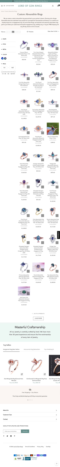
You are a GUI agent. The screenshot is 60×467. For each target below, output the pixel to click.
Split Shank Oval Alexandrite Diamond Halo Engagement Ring (24, 299)
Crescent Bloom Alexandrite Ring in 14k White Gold (24, 54)
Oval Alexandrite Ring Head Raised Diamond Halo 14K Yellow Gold (38, 221)
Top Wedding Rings (50, 349)
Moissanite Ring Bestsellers (32, 349)
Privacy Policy (40, 446)
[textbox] (4, 67)
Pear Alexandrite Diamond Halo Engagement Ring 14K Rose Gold (24, 193)
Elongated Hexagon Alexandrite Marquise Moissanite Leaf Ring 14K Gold (38, 193)
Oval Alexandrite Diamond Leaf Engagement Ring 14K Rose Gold (24, 166)
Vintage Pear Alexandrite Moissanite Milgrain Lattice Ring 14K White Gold (52, 249)
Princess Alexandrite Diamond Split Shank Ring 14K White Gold (24, 276)
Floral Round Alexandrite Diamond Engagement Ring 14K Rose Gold (24, 222)
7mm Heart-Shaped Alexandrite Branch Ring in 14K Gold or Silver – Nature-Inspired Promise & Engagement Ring (38, 56)
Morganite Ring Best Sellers (11, 349)
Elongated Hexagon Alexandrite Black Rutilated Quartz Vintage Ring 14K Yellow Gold (24, 249)
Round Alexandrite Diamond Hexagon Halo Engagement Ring (38, 276)
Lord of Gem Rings (18, 446)
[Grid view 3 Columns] (11, 32)
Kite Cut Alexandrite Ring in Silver (53, 137)
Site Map (48, 446)
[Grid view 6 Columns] (18, 32)
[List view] (7, 32)
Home (2, 11)
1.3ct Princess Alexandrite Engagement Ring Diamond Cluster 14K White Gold (53, 194)
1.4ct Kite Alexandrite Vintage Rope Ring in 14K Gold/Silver (24, 84)
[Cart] (58, 6)
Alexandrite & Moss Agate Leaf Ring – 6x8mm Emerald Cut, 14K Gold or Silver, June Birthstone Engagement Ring (53, 56)
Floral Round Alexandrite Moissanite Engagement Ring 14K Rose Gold (38, 139)
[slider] (2, 72)
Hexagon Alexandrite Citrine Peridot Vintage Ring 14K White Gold (38, 165)
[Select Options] (28, 48)
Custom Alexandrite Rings (11, 11)
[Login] (53, 6)
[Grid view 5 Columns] (15, 32)
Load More (38, 318)
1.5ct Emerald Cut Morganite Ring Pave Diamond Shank (36, 379)
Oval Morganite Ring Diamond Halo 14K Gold (13, 379)
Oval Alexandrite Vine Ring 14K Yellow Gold (24, 137)
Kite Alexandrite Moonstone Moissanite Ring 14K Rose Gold (52, 111)
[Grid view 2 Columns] (8, 32)
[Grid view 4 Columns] (13, 32)
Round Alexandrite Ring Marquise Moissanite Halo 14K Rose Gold (53, 221)
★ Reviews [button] (58, 235)
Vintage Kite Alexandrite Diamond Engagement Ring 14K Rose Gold (52, 166)
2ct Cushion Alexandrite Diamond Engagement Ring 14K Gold (38, 111)
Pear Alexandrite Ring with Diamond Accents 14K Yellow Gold (52, 276)
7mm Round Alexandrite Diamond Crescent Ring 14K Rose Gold (24, 112)
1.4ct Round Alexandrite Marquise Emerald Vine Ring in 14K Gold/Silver (38, 85)
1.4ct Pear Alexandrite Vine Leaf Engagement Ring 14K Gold (52, 84)
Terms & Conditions (30, 446)
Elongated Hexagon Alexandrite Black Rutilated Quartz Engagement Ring (38, 249)
